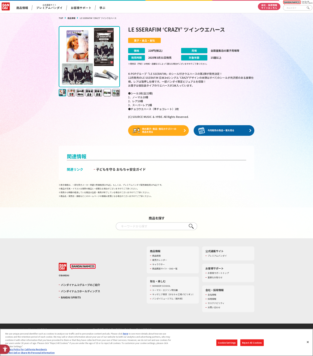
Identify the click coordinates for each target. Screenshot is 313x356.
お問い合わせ (214, 307)
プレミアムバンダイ (217, 255)
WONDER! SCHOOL (161, 285)
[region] (156, 342)
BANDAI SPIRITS (71, 297)
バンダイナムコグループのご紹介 (80, 285)
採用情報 (212, 298)
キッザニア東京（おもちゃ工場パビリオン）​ (173, 294)
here (125, 333)
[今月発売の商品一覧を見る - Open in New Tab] (224, 130)
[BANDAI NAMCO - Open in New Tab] (83, 267)
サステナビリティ (216, 303)
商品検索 (156, 255)
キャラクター (158, 264)
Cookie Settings (227, 342)
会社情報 (212, 294)
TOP (61, 18)
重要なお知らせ (215, 277)
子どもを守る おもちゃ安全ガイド (121, 169)
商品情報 (71, 18)
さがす (310, 8)
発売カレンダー (159, 260)
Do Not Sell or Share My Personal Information (30, 352)
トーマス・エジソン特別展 (165, 290)
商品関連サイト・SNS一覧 (165, 268)
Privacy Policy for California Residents (26, 349)
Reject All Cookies (252, 342)
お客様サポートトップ (218, 273)
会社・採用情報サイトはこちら (269, 6)
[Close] (307, 342)
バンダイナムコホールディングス (80, 291)
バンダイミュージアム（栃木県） (168, 298)
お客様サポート (81, 7)
